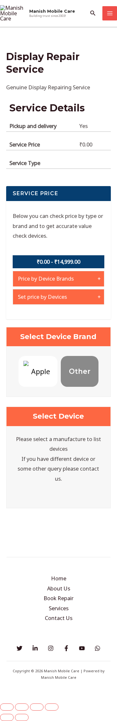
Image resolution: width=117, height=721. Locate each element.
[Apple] (38, 371)
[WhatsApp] (97, 648)
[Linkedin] (35, 648)
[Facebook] (66, 648)
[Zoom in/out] (7, 707)
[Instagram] (51, 648)
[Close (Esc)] (51, 707)
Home (58, 578)
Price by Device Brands (46, 278)
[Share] (37, 707)
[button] (93, 13)
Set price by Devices (42, 296)
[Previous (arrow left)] (7, 717)
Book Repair (58, 598)
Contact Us (58, 618)
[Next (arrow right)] (22, 717)
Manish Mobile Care (52, 11)
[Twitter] (19, 648)
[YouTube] (82, 648)
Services (59, 608)
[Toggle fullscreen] (22, 707)
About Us (58, 588)
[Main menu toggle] (109, 13)
